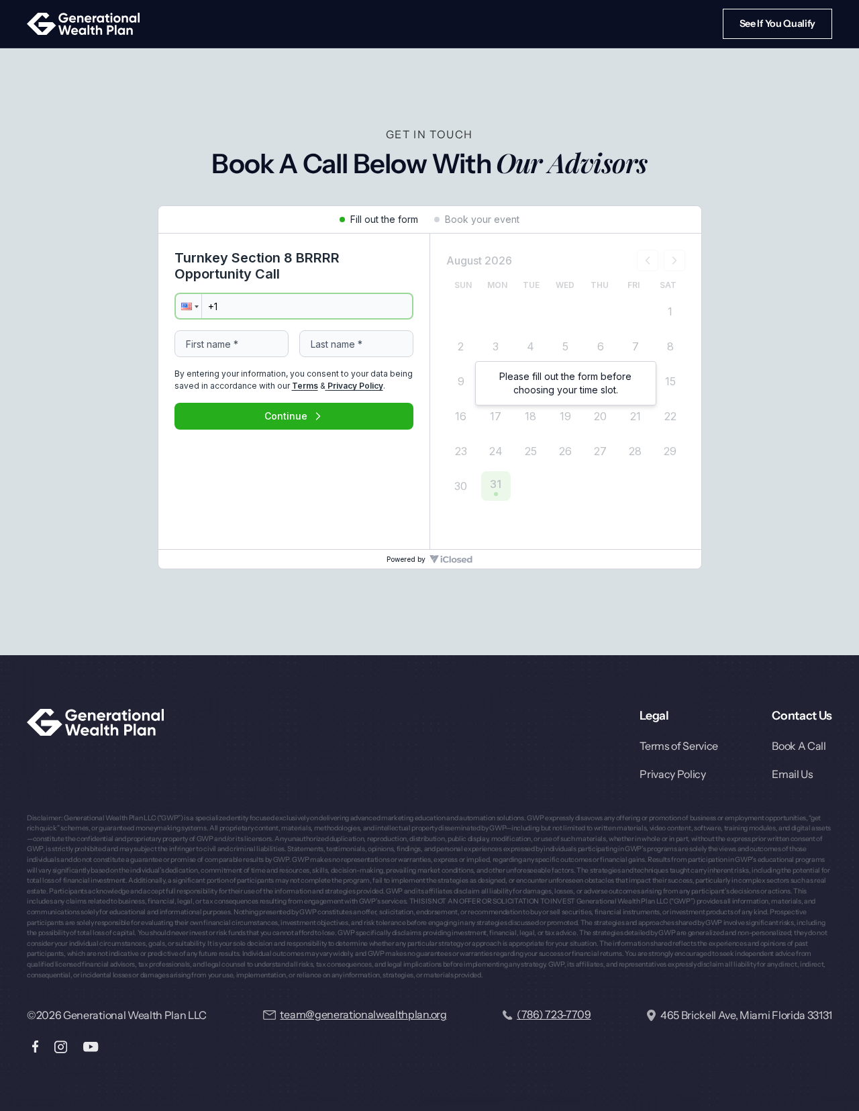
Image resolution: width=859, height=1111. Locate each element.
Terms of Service (679, 746)
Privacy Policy (673, 774)
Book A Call (798, 746)
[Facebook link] (35, 1046)
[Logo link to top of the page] (95, 722)
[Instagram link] (60, 1046)
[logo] (83, 24)
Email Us (792, 774)
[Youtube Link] (90, 1046)
